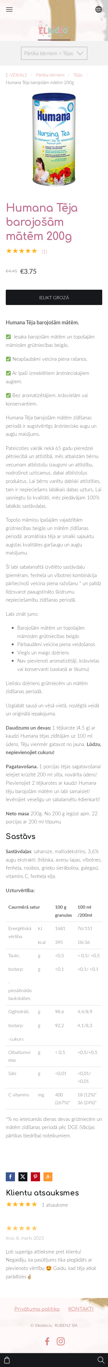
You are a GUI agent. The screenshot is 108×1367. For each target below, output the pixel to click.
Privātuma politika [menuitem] (37, 1309)
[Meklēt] (101, 1360)
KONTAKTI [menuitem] (81, 1309)
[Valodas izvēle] (99, 9)
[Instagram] (61, 1341)
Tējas (77, 75)
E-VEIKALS (16, 75)
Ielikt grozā (54, 297)
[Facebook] (47, 1341)
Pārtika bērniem (50, 75)
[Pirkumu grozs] (7, 1360)
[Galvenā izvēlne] (9, 9)
